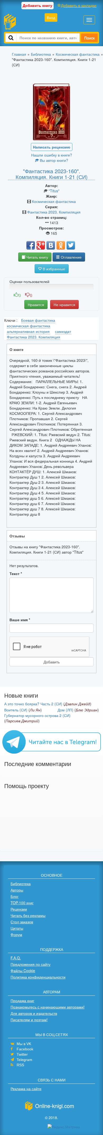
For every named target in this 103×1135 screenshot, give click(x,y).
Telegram (24, 1060)
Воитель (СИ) (15, 709)
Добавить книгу (37, 5)
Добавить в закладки (78, 5)
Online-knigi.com (54, 1106)
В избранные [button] (53, 268)
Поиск (89, 37)
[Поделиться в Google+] (40, 245)
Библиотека (21, 883)
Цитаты (17, 928)
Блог (14, 896)
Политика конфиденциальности (38, 977)
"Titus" (54, 190)
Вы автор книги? (53, 160)
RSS (20, 1065)
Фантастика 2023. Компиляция (54, 212)
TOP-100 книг (22, 902)
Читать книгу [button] (36, 257)
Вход (51, 17)
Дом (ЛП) (65, 709)
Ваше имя (20, 619)
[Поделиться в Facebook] (30, 245)
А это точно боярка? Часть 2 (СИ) (33, 703)
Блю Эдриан (86, 709)
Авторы (17, 890)
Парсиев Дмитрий (22, 720)
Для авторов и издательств (34, 1013)
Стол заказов (22, 921)
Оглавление (71, 257)
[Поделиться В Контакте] (50, 245)
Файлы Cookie (23, 970)
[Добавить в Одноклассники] (61, 245)
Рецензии (19, 909)
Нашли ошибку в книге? (51, 155)
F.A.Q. (16, 957)
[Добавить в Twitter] (71, 245)
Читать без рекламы (28, 915)
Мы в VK (24, 1044)
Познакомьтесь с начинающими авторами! (48, 1007)
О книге (17, 349)
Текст (16, 573)
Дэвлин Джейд (77, 703)
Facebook (25, 1049)
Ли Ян (35, 709)
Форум (16, 934)
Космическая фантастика (54, 201)
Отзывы (17, 535)
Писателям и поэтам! (29, 1019)
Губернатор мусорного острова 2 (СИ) (37, 715)
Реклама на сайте (26, 1088)
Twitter (22, 1054)
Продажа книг (22, 1000)
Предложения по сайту (30, 964)
